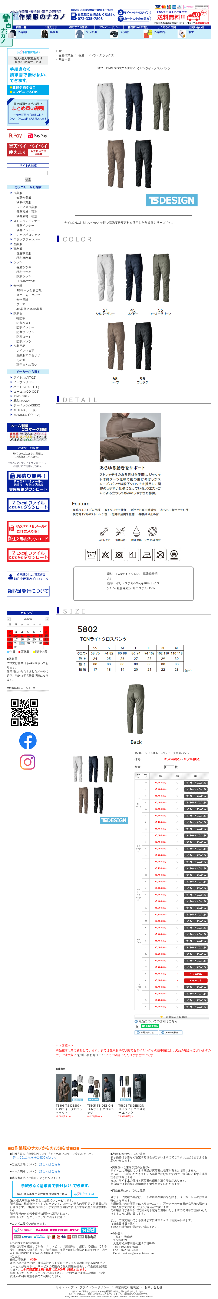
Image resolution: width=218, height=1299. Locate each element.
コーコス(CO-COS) (26, 391)
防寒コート (23, 336)
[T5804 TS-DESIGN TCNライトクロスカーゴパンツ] (132, 1088)
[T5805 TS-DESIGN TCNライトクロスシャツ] (101, 1088)
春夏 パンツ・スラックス (96, 55)
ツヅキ (17, 262)
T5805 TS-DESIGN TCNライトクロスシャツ (100, 1109)
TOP (59, 51)
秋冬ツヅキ (23, 272)
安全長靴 (22, 299)
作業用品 (19, 346)
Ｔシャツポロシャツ (26, 234)
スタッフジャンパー (26, 239)
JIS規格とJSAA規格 (29, 309)
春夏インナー (25, 225)
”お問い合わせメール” (91, 1055)
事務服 (17, 248)
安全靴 (17, 285)
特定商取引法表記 (127, 1287)
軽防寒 (20, 318)
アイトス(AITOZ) (24, 377)
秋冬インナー (25, 230)
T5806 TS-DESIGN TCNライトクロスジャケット (69, 1109)
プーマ (20, 304)
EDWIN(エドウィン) (26, 414)
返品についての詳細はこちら (158, 1021)
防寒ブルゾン (25, 332)
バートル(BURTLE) (26, 387)
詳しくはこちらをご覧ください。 (34, 1157)
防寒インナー (25, 327)
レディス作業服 (26, 207)
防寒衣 (17, 313)
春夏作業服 (66, 55)
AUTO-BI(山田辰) (25, 410)
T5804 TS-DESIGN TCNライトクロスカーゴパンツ (131, 1109)
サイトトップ (65, 1287)
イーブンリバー (23, 382)
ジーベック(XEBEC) (26, 405)
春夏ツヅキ (23, 267)
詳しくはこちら (49, 1164)
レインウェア (25, 350)
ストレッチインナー (26, 221)
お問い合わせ (153, 1287)
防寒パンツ (23, 341)
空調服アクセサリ (28, 355)
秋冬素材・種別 (26, 216)
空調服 (17, 244)
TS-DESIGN (21, 396)
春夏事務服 (23, 253)
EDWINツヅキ (25, 281)
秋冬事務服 (23, 258)
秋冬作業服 (23, 202)
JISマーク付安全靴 (29, 290)
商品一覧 (64, 59)
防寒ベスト (23, 323)
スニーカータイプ (28, 295)
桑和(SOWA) (21, 400)
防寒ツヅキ (23, 276)
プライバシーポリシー (94, 1287)
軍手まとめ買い (26, 364)
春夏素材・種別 (26, 211)
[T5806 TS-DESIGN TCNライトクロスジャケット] (69, 1088)
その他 (20, 360)
